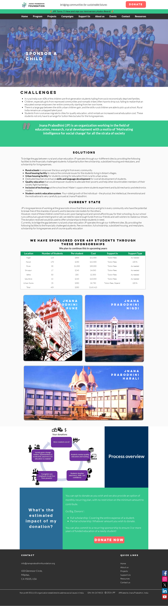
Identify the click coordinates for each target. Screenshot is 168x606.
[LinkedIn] (164, 590)
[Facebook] (164, 573)
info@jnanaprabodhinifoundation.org (38, 563)
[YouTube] (164, 596)
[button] (67, 16)
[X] (164, 585)
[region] (53, 328)
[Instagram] (164, 579)
